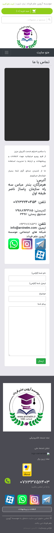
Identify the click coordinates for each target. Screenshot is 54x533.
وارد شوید (20, 3)
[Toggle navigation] (6, 52)
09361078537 (28, 224)
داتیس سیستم (31, 528)
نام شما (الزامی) (39, 273)
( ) (22, 11)
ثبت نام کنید (8, 4)
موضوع (42, 293)
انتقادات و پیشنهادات (27, 509)
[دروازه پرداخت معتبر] (27, 469)
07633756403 (35, 482)
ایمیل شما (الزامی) (37, 283)
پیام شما (42, 304)
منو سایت (43, 52)
